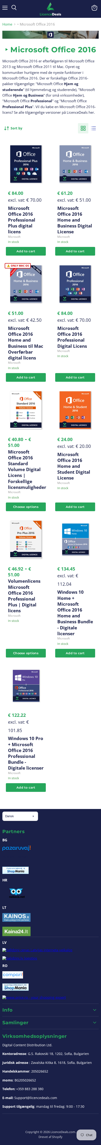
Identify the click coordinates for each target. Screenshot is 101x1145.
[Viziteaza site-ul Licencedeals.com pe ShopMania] (15, 989)
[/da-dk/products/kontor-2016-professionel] (75, 284)
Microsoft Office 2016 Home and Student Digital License (73, 466)
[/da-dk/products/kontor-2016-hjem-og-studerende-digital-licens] (75, 410)
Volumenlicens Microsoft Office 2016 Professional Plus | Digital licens (24, 596)
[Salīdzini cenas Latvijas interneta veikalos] (37, 950)
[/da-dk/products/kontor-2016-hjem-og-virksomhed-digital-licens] (75, 164)
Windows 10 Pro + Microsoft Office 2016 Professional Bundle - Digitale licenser (26, 753)
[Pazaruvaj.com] (16, 850)
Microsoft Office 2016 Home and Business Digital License (74, 220)
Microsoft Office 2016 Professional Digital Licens (72, 337)
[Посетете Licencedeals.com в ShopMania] (15, 872)
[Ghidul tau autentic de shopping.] (12, 977)
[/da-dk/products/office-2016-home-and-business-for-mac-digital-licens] (26, 284)
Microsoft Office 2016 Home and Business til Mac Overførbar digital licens (25, 343)
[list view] (93, 128)
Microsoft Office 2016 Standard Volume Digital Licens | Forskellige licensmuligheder (27, 469)
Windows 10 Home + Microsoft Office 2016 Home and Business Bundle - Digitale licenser (75, 612)
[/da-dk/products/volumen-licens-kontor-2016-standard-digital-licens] (26, 410)
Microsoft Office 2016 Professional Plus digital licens (21, 220)
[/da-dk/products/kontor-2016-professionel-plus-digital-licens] (26, 164)
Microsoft (14, 237)
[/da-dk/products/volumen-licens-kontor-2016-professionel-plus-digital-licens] (26, 539)
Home (7, 24)
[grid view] (83, 128)
